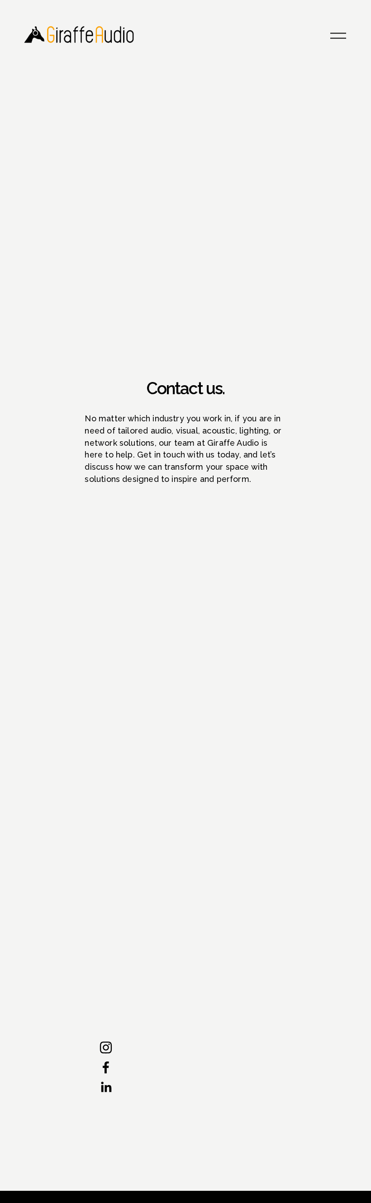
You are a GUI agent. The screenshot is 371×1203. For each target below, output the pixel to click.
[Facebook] (106, 1067)
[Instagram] (106, 1047)
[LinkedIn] (106, 1087)
